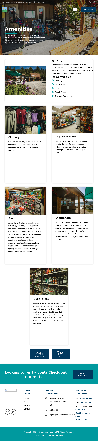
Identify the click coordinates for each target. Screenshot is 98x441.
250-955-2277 (54, 410)
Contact (27, 409)
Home (26, 398)
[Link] (4, 9)
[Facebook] (90, 2)
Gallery (27, 405)
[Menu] (75, 10)
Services (27, 402)
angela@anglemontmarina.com (62, 415)
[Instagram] (94, 2)
